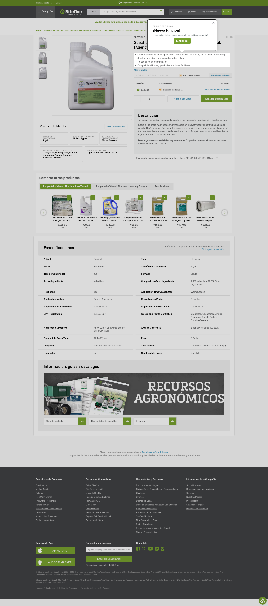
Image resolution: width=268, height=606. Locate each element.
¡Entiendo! (182, 41)
